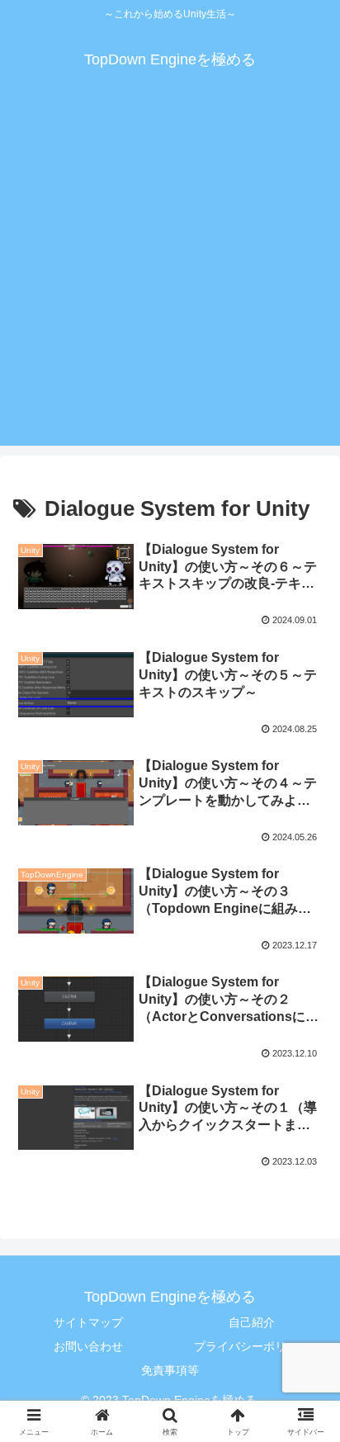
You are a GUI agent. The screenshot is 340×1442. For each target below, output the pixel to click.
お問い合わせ (88, 1346)
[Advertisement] (170, 276)
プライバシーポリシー (251, 1346)
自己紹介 (252, 1322)
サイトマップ (88, 1322)
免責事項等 (170, 1370)
